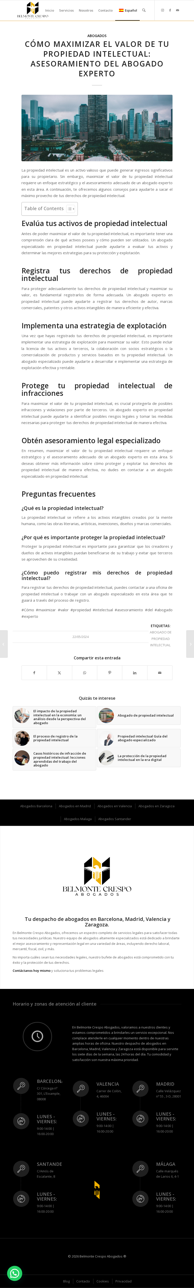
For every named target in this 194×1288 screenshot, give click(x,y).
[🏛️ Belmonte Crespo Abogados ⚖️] (33, 10)
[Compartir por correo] (160, 673)
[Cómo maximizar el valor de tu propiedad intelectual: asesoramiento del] (97, 128)
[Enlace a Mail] (177, 10)
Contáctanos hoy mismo (32, 970)
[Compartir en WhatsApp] (84, 673)
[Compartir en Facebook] (34, 673)
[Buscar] (144, 10)
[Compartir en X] (59, 673)
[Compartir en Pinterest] (109, 673)
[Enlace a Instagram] (162, 10)
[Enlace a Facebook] (170, 10)
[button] (14, 1273)
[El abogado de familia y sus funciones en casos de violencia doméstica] (190, 644)
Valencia (107, 1084)
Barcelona (50, 1081)
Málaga (165, 1164)
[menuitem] (50, 10)
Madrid (165, 1084)
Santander (51, 1164)
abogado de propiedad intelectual (161, 638)
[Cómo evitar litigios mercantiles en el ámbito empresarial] (4, 644)
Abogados (97, 36)
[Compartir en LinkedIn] (134, 673)
